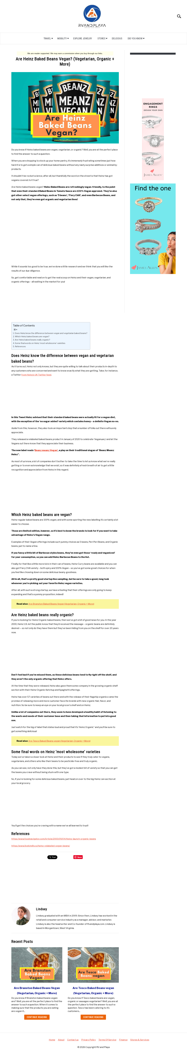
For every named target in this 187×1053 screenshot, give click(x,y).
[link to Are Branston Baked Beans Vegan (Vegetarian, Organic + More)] (36, 965)
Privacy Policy (88, 1040)
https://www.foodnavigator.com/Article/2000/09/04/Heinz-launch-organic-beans (53, 839)
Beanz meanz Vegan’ (46, 450)
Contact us (73, 1040)
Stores (101, 38)
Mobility (62, 38)
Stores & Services (139, 1040)
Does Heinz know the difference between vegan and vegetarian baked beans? (51, 333)
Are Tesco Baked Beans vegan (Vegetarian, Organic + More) (59, 741)
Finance (123, 1040)
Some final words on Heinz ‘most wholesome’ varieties (40, 343)
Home (52, 1040)
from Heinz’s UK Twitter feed (36, 375)
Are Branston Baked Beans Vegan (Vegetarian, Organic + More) (61, 604)
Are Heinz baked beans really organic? (32, 340)
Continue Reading (37, 1017)
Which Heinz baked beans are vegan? (32, 336)
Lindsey (41, 909)
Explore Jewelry (82, 38)
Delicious (117, 38)
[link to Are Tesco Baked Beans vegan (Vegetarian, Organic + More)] (93, 965)
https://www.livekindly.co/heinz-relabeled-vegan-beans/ (40, 846)
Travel (47, 38)
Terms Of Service (107, 1040)
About (61, 1040)
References (20, 346)
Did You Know (135, 38)
